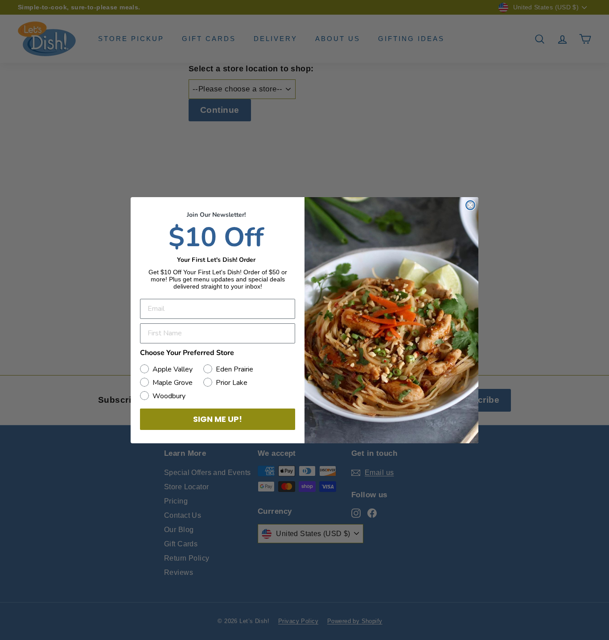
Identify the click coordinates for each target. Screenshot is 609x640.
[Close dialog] (470, 205)
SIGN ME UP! (217, 419)
